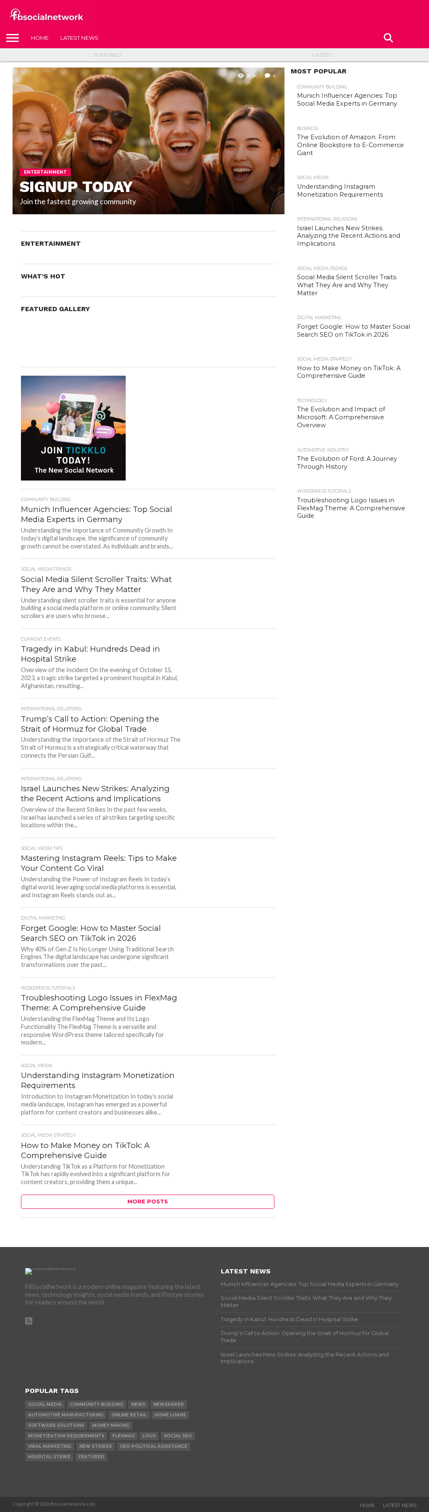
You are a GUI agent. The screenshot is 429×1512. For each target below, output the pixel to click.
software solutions (56, 1425)
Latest (322, 55)
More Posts (147, 1201)
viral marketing (49, 1446)
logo (149, 1436)
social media (45, 1404)
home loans (170, 1415)
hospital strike (49, 1457)
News (138, 1404)
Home (40, 37)
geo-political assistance (153, 1446)
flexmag (123, 1436)
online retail (129, 1415)
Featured (107, 55)
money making (110, 1425)
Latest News (79, 37)
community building (96, 1404)
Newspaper (168, 1404)
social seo (178, 1436)
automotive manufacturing (65, 1415)
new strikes (95, 1446)
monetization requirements (66, 1436)
